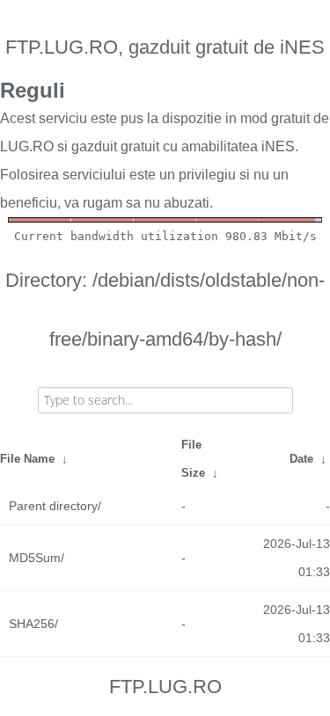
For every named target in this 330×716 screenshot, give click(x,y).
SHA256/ (33, 624)
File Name (27, 458)
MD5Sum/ (36, 558)
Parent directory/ (55, 506)
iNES (278, 146)
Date (301, 458)
